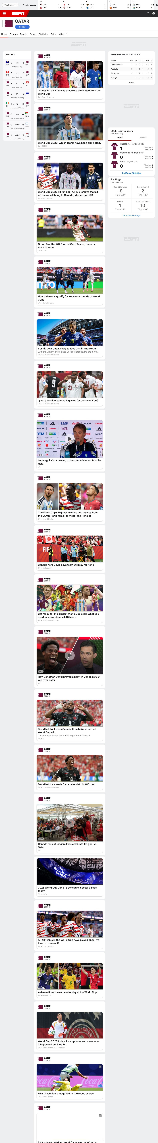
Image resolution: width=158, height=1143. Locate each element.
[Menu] (4, 13)
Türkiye (114, 77)
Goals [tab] (120, 137)
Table (131, 82)
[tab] (119, 137)
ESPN (18, 13)
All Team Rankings (131, 215)
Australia (114, 69)
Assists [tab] (143, 137)
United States (117, 64)
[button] (148, 13)
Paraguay (115, 73)
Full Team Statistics (131, 173)
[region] (131, 69)
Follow (22, 27)
